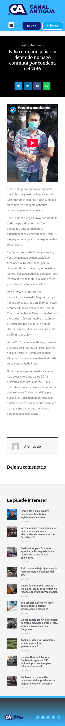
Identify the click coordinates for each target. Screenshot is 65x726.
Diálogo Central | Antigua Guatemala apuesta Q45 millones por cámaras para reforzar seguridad (36, 662)
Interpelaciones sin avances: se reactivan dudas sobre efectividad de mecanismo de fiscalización (39, 532)
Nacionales (37, 45)
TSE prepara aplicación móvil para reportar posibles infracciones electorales (37, 606)
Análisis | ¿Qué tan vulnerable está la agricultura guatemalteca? (38, 643)
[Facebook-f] (53, 717)
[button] (11, 25)
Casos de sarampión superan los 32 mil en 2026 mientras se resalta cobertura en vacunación (39, 588)
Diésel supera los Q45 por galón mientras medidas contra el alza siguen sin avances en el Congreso (39, 624)
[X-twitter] (38, 717)
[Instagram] (48, 717)
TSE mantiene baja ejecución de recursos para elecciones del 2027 (39, 571)
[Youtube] (43, 717)
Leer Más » (25, 521)
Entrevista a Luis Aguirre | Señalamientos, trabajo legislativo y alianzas (35, 514)
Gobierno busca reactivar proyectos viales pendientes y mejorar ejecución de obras (38, 680)
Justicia (25, 45)
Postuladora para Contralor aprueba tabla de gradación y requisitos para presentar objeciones (37, 553)
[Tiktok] (59, 717)
